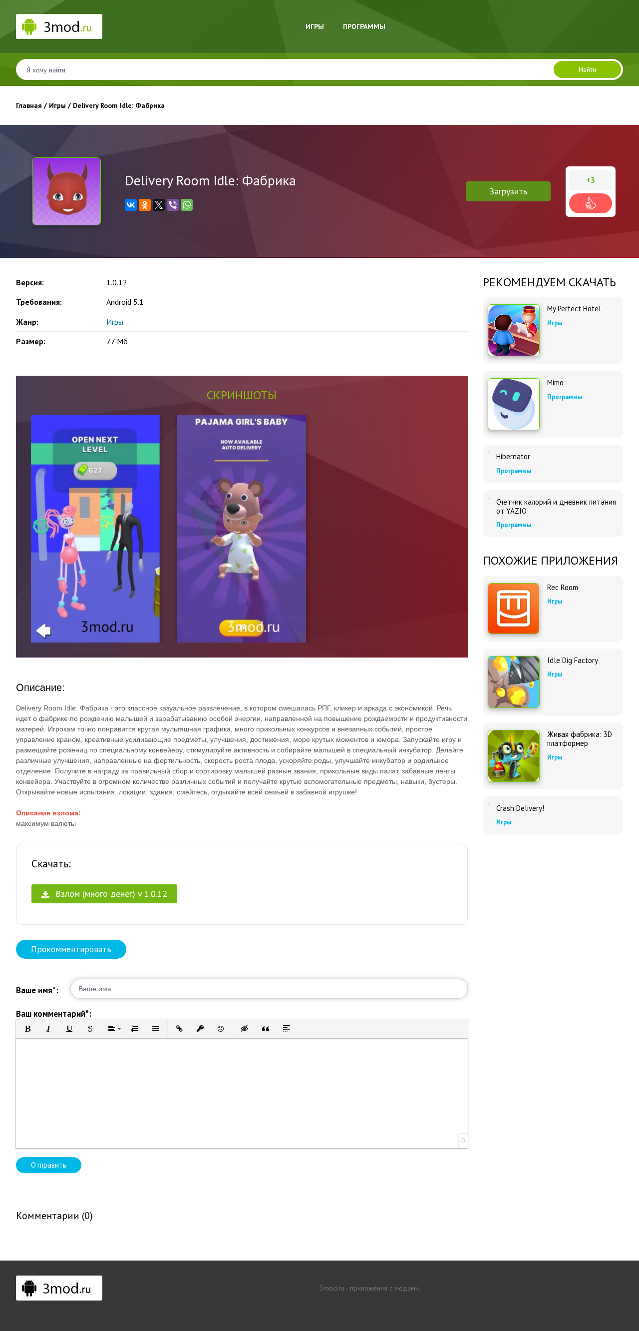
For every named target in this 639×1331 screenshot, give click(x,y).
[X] (159, 205)
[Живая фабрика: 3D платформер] (514, 756)
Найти (587, 69)
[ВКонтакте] (131, 205)
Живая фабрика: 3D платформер (579, 739)
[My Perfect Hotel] (514, 330)
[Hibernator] (488, 452)
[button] (27, 1028)
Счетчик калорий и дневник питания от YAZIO (556, 507)
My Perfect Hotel (574, 308)
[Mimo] (514, 404)
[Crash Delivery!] (488, 804)
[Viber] (173, 205)
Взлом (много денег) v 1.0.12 (110, 893)
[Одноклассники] (145, 205)
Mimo (555, 382)
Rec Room (562, 587)
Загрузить (508, 191)
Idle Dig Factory (572, 660)
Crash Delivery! (520, 808)
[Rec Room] (514, 608)
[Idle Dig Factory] (514, 682)
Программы (364, 26)
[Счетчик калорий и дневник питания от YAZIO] (488, 498)
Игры (315, 26)
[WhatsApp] (187, 205)
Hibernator (513, 456)
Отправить (48, 1165)
